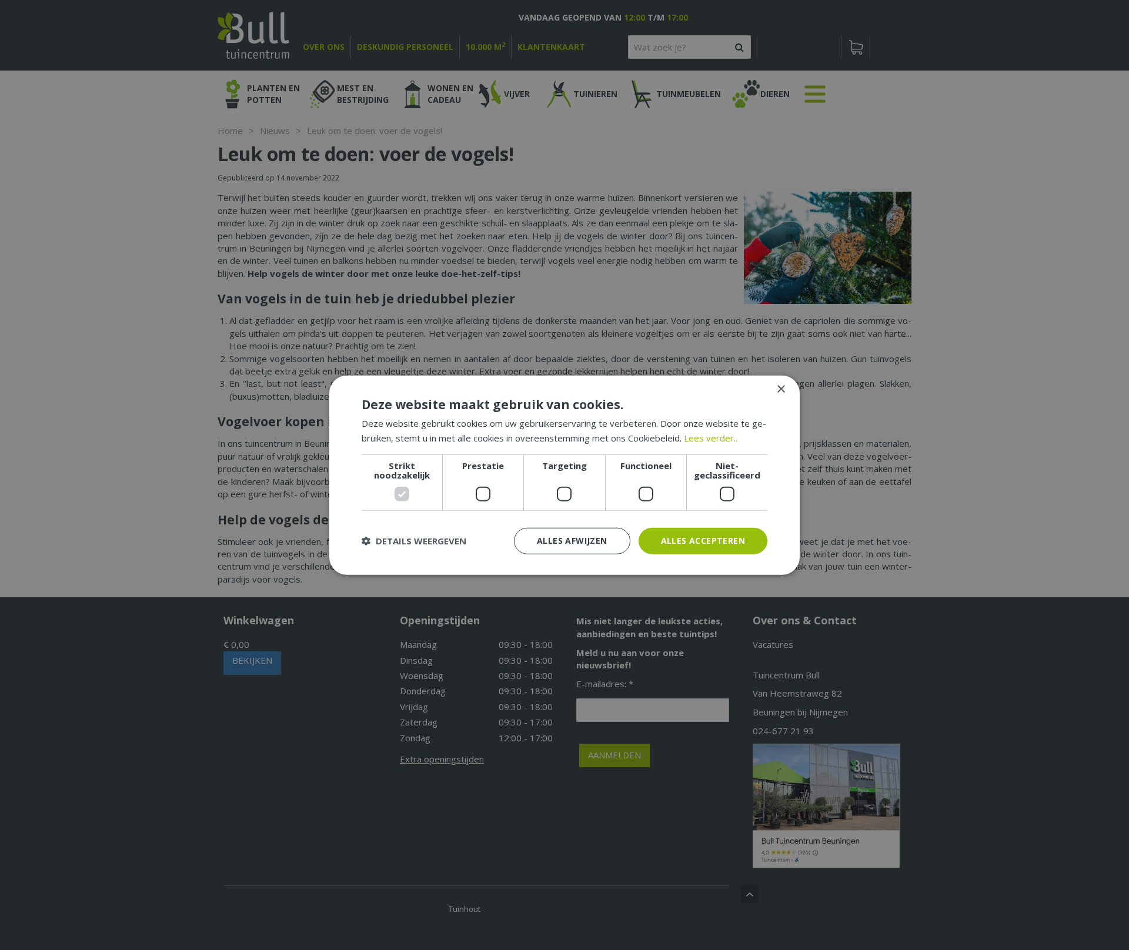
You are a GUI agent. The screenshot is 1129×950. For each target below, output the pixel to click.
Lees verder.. (710, 438)
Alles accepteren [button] (703, 540)
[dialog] (564, 475)
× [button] (780, 389)
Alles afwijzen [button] (572, 540)
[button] (414, 540)
